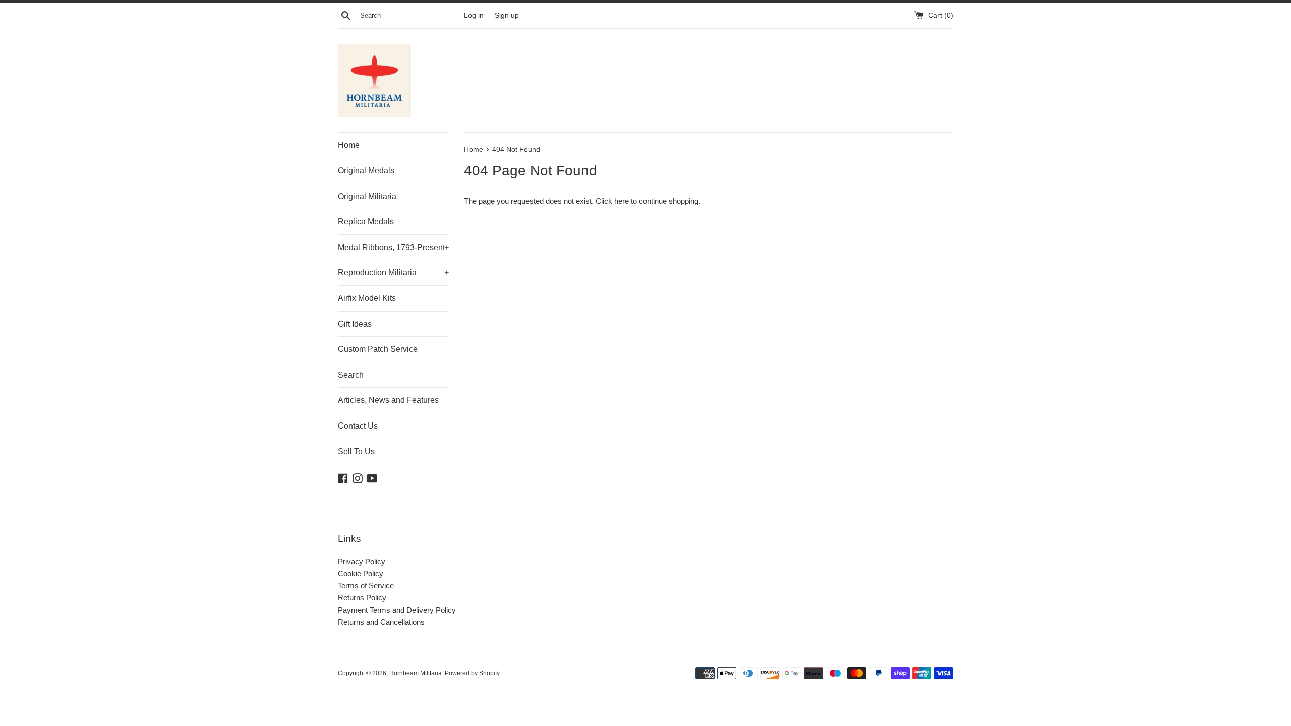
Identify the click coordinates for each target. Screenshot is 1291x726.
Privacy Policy (361, 561)
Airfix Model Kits (367, 298)
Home (349, 145)
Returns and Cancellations (381, 622)
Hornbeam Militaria (415, 673)
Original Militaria (367, 196)
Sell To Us (356, 451)
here (621, 201)
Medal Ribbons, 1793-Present (393, 247)
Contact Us (358, 425)
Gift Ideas (355, 324)
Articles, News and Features (388, 400)
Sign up (507, 15)
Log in (474, 15)
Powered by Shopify (472, 673)
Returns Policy (362, 597)
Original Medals (366, 170)
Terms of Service (366, 585)
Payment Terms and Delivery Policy (397, 610)
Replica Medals (366, 221)
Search (351, 375)
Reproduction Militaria (393, 272)
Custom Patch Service (378, 349)
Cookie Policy (360, 573)
